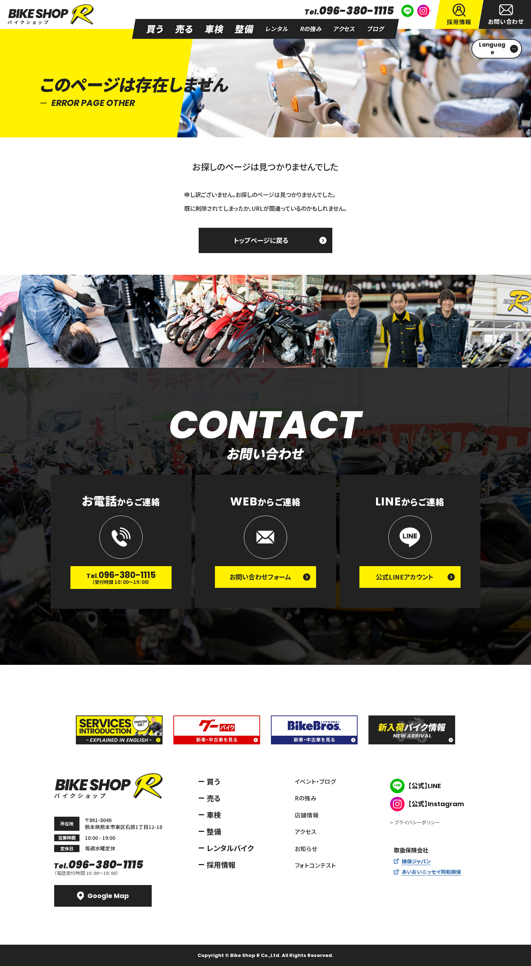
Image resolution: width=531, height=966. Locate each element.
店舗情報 (307, 815)
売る (213, 798)
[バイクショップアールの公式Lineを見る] (407, 11)
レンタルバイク (230, 848)
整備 (214, 831)
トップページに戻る (261, 240)
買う (213, 781)
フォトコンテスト (315, 865)
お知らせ (306, 848)
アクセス (305, 831)
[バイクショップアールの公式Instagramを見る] (423, 11)
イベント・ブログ (315, 781)
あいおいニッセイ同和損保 (431, 871)
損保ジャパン (416, 861)
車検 (214, 814)
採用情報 (221, 864)
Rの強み (306, 798)
